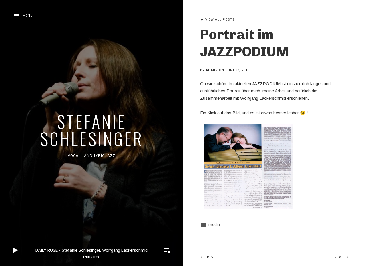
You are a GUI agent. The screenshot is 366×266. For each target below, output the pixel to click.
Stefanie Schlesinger (91, 129)
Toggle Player (167, 250)
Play (16, 250)
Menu (28, 15)
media (214, 224)
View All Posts (220, 19)
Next (350, 257)
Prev (239, 257)
